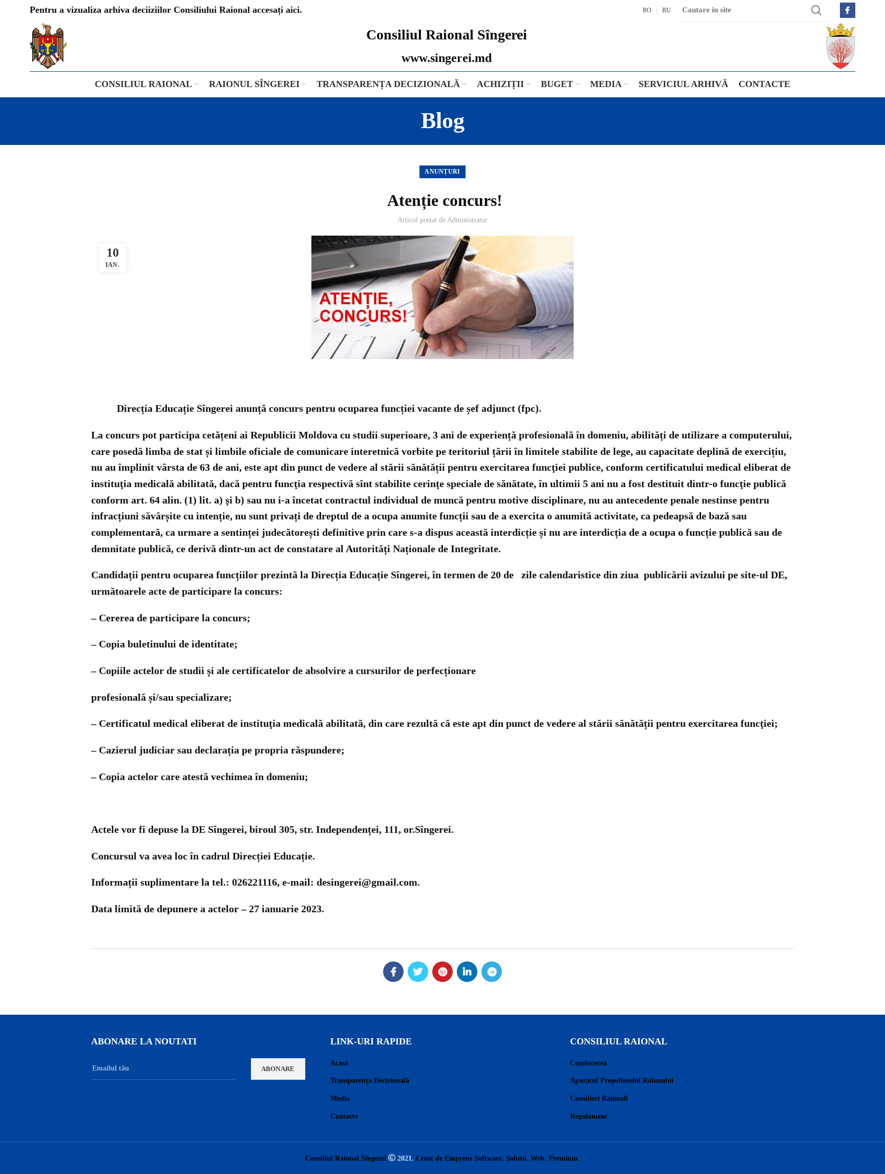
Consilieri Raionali (599, 1098)
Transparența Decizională (369, 1080)
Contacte (344, 1116)
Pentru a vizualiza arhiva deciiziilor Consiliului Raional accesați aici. (166, 10)
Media (340, 1098)
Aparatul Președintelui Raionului (621, 1080)
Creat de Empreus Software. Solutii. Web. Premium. (498, 1158)
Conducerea (588, 1063)
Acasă (339, 1063)
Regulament (588, 1116)
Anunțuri (442, 171)
